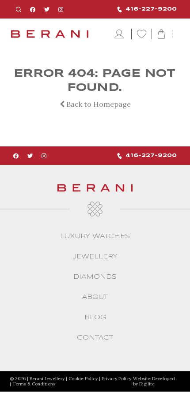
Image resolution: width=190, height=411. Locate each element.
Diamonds (95, 277)
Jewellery (95, 257)
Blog (95, 317)
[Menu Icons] (120, 34)
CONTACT (95, 338)
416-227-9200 (151, 9)
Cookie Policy (83, 378)
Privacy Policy (116, 378)
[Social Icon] (32, 9)
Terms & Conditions (33, 384)
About (95, 297)
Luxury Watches (95, 236)
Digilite (147, 384)
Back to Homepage (98, 104)
